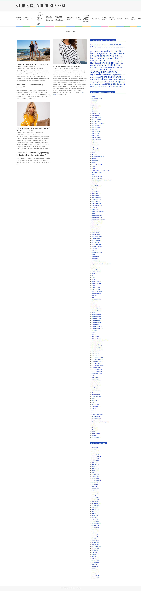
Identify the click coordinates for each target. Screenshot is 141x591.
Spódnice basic (96, 307)
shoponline (95, 301)
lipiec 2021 (94, 552)
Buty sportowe (95, 151)
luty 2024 (94, 496)
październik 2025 (96, 457)
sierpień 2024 (95, 484)
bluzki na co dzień (99, 55)
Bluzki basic (95, 112)
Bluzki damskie (96, 113)
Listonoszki (95, 250)
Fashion (94, 168)
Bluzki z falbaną (96, 125)
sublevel (94, 332)
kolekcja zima (95, 207)
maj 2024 (94, 490)
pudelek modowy (96, 293)
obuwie (94, 266)
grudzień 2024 (95, 476)
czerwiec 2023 (95, 509)
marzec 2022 (95, 537)
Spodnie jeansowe (97, 322)
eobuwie (94, 166)
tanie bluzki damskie (115, 83)
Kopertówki (95, 225)
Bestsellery (95, 104)
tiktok (93, 398)
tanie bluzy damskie (96, 86)
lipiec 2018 (94, 564)
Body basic (94, 143)
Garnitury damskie (97, 172)
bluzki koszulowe (116, 53)
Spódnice (94, 305)
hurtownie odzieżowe (97, 178)
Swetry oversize (96, 383)
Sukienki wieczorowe (97, 369)
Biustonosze (95, 108)
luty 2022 (94, 539)
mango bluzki (105, 69)
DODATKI (94, 158)
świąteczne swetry (118, 86)
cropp (93, 152)
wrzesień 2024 (95, 482)
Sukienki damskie (96, 338)
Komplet (94, 213)
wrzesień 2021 (95, 548)
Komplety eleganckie (97, 221)
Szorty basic (95, 387)
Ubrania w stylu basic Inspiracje (100, 422)
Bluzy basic (95, 129)
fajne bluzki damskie (112, 65)
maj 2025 (94, 466)
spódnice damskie (96, 309)
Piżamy (93, 277)
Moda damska (95, 256)
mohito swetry (109, 79)
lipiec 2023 (94, 507)
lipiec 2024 (94, 486)
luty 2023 (94, 517)
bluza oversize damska (99, 49)
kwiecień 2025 (95, 468)
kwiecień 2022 (95, 535)
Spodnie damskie (96, 316)
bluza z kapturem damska (100, 51)
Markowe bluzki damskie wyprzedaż (104, 73)
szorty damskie (96, 389)
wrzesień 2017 (95, 578)
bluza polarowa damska (111, 49)
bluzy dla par (95, 63)
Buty (93, 147)
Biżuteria (94, 110)
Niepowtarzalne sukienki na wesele (101, 264)
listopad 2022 (95, 521)
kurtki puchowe (96, 238)
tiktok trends (39, 68)
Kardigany (94, 188)
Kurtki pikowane (96, 234)
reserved (94, 295)
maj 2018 (94, 568)
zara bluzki (107, 86)
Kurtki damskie (96, 229)
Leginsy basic (95, 248)
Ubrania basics (96, 416)
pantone (94, 273)
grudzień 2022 (95, 519)
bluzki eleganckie (98, 53)
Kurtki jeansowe (96, 231)
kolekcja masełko (96, 199)
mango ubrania (117, 70)
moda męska (95, 258)
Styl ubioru (95, 330)
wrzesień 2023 (95, 505)
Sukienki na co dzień (97, 357)
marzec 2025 (95, 470)
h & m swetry (100, 67)
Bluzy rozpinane (96, 137)
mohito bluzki (97, 79)
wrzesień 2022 (95, 525)
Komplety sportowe (97, 223)
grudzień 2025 (95, 453)
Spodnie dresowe (96, 318)
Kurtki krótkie (95, 232)
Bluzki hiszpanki (96, 115)
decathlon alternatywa (98, 156)
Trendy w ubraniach (97, 414)
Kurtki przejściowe (97, 236)
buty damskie (95, 149)
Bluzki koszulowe (96, 117)
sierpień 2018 (95, 562)
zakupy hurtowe (96, 433)
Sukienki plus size (96, 363)
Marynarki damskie (97, 252)
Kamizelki (94, 184)
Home (93, 174)
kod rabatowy (95, 192)
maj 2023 (94, 511)
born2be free (95, 145)
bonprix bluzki (107, 62)
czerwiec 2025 (95, 464)
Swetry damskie (96, 377)
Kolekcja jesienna (96, 197)
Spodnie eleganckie (97, 320)
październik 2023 (96, 503)
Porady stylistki (96, 287)
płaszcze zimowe (96, 283)
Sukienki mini (95, 355)
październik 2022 (96, 523)
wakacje (94, 426)
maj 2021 (94, 556)
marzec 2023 (95, 515)
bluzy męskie (95, 135)
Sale (93, 297)
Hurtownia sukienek (97, 176)
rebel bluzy (117, 79)
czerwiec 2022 (95, 531)
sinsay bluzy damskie (100, 82)
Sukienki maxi (95, 351)
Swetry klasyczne (96, 381)
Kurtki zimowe (95, 242)
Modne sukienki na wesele (99, 262)
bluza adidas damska (102, 47)
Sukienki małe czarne (97, 350)
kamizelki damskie (97, 186)
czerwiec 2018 (95, 566)
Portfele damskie (96, 289)
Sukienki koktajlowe (97, 348)
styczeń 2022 (95, 540)
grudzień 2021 (95, 542)
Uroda (93, 424)
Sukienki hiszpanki (97, 346)
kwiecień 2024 (95, 492)
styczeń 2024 (95, 498)
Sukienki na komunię (97, 359)
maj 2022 (94, 533)
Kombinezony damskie (98, 211)
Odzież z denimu (96, 271)
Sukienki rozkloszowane (98, 365)
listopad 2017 (95, 576)
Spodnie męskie (96, 324)
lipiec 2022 (94, 529)
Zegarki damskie (96, 437)
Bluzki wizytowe (96, 121)
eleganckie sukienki (97, 164)
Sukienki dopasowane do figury (100, 340)
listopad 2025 (95, 455)
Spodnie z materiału (97, 328)
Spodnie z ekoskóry (97, 326)
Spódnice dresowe (97, 311)
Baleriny (94, 102)
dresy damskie (95, 160)
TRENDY (94, 410)
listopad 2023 (95, 501)
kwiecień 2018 (95, 570)
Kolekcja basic (95, 195)
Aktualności (95, 100)
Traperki (94, 408)
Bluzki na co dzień (96, 119)
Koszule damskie (96, 227)
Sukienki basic (95, 336)
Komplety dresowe (97, 217)
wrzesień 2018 (95, 560)
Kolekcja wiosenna (97, 205)
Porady (93, 285)
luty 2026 (94, 449)
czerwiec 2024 (95, 488)
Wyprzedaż (95, 428)
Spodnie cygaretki (96, 314)
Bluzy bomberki (96, 131)
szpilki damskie (96, 394)
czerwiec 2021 (95, 554)
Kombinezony (95, 209)
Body (93, 141)
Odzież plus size (96, 270)
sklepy (93, 303)
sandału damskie (96, 299)
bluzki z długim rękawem (102, 58)
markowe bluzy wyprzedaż (112, 75)
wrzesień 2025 (95, 459)
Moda (93, 254)
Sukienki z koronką (97, 371)
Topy (93, 402)
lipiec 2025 (94, 462)
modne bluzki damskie (111, 76)
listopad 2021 (95, 544)
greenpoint (93, 67)
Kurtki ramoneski (96, 240)
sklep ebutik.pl (114, 81)
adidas (93, 96)
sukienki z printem (97, 373)
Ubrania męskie (96, 420)
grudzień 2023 (95, 500)
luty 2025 (94, 472)
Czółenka (94, 154)
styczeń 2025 (95, 474)
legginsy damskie (96, 244)
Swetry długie (95, 379)
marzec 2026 (95, 447)
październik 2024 (96, 480)
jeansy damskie (96, 182)
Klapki (93, 190)
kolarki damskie (96, 193)
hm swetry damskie (111, 67)
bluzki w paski (115, 55)
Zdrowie (94, 435)
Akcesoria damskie (97, 98)
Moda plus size (96, 260)
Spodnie (94, 312)
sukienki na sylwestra (97, 361)
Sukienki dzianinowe (97, 342)
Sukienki (94, 334)
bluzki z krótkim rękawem (106, 59)
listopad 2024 (95, 478)
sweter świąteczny (100, 84)
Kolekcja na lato (96, 201)
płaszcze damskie (96, 281)
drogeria (94, 162)
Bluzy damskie (95, 133)
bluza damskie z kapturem (113, 47)
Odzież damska (96, 268)
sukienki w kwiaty (96, 367)
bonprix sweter (119, 63)
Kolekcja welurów (96, 203)
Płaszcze (94, 279)
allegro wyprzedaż (105, 44)
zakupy (93, 431)
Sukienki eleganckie (97, 344)
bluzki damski (114, 51)
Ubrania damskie (96, 418)
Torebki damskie (96, 406)
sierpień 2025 (95, 461)
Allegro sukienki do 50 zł (95, 44)
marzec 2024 (95, 494)
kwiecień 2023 (95, 513)
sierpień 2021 (95, 550)
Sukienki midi (95, 353)
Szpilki (93, 392)
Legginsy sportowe (97, 246)
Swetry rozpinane (96, 385)
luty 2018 (94, 574)
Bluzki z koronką (96, 127)
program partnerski (97, 291)
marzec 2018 (95, 572)
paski (93, 275)
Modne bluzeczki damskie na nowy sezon (66, 66)
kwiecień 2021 (95, 558)
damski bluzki (95, 65)
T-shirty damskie (96, 396)
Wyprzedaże (95, 430)
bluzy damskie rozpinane (115, 61)
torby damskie (95, 404)
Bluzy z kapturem (96, 139)
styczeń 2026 (95, 451)
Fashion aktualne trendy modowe (101, 170)
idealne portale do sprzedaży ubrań (101, 180)
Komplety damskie (97, 215)
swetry (93, 375)
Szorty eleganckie (96, 391)
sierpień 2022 (95, 527)
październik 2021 (96, 546)
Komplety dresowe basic (98, 219)
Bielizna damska (96, 106)
